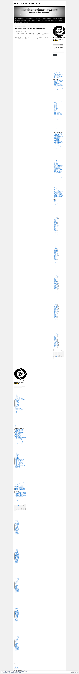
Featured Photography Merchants (35, 37)
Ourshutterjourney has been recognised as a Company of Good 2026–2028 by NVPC (58, 85)
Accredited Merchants (18, 389)
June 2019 (55, 246)
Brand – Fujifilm (56, 156)
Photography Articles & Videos (44, 37)
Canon (23, 38)
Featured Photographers (26, 37)
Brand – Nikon (56, 157)
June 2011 (55, 337)
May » (63, 359)
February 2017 (56, 271)
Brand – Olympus (56, 158)
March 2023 (55, 217)
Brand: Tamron (56, 108)
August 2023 (55, 215)
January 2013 (55, 319)
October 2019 (55, 242)
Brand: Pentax (55, 104)
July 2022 (55, 219)
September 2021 (56, 226)
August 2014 (55, 300)
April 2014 (55, 304)
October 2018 (55, 254)
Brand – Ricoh (56, 160)
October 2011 (55, 333)
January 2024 (55, 213)
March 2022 (55, 223)
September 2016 (56, 276)
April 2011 (55, 339)
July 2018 (55, 257)
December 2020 (56, 233)
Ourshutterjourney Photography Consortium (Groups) (26, 18)
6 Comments (42, 38)
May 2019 (55, 247)
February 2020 (17, 553)
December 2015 (56, 285)
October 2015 (55, 287)
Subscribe (55, 54)
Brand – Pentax (56, 159)
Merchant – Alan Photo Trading (58, 166)
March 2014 (55, 305)
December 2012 (56, 320)
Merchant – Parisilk (56, 173)
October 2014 (55, 298)
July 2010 (55, 347)
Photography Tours (56, 126)
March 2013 (55, 317)
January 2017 (55, 272)
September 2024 (17, 524)
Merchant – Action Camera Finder (58, 165)
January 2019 (55, 251)
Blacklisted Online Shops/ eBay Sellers (20, 390)
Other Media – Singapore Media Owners (20, 489)
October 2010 (55, 344)
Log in (16, 665)
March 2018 (55, 260)
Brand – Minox (56, 154)
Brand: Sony (55, 107)
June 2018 (55, 258)
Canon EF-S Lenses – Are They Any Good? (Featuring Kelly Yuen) (30, 29)
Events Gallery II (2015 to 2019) (58, 18)
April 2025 (16, 521)
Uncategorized (17, 38)
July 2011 (55, 336)
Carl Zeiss (55, 110)
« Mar (54, 359)
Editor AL (25, 31)
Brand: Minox (55, 97)
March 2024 (55, 212)
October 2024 (17, 523)
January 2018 (55, 262)
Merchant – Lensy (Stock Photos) (58, 169)
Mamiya (55, 118)
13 (59, 354)
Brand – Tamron (56, 163)
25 (56, 356)
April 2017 (55, 269)
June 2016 (55, 279)
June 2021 (55, 228)
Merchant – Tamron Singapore (58, 181)
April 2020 (16, 551)
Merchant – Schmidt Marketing (19, 471)
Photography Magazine (57, 124)
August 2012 (16, 638)
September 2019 (56, 243)
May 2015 (55, 292)
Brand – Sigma (56, 161)
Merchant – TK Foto (56, 184)
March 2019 (55, 249)
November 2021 (56, 225)
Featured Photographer (30, 38)
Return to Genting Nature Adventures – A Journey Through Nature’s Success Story (58, 81)
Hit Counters (16, 384)
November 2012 (56, 321)
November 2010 (56, 343)
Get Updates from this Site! (58, 47)
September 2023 (56, 214)
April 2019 (55, 248)
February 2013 (56, 318)
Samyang (55, 127)
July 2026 (55, 200)
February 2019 (56, 250)
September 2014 (56, 299)
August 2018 (55, 256)
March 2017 (55, 270)
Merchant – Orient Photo (57, 170)
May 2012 (55, 326)
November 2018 (56, 253)
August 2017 (16, 580)
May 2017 (55, 268)
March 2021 (55, 231)
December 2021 (56, 224)
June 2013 (55, 314)
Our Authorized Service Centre (49, 20)
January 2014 (55, 307)
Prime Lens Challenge (56, 87)
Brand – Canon (56, 155)
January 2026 (55, 204)
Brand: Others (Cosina (57, 100)
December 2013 (56, 308)
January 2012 (55, 330)
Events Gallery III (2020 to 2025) (20, 20)
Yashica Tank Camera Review (57, 83)
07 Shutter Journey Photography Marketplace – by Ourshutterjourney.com (58, 147)
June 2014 (55, 302)
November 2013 (56, 309)
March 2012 (55, 328)
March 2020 (16, 552)
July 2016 (55, 278)
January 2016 (55, 284)
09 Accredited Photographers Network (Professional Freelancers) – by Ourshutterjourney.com (59, 152)
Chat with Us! (26, 22)
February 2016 (56, 283)
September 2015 (56, 288)
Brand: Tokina (55, 109)
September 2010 (56, 345)
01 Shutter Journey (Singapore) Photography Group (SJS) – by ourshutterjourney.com (58, 134)
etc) (54, 111)
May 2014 (55, 303)
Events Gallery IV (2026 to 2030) (32, 20)
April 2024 (55, 211)
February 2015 (17, 609)
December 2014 (17, 611)
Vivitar (55, 129)
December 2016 (56, 273)
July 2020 (16, 549)
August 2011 (55, 335)
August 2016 (55, 277)
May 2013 (55, 315)
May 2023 (55, 216)
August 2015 (55, 289)
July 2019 (55, 245)
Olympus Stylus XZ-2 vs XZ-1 (58, 70)
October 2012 (17, 636)
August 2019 (55, 244)
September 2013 (56, 311)
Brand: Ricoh (55, 105)
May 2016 (55, 280)
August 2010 (55, 346)
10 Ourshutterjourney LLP (57, 153)
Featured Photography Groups (58, 113)
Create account (17, 664)
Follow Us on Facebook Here (58, 59)
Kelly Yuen (35, 38)
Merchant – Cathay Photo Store (58, 168)
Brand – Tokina (56, 164)
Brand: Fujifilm (56, 96)
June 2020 (16, 550)
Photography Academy (19, 22)
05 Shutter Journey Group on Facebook (20, 439)
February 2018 (56, 261)
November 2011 (56, 332)
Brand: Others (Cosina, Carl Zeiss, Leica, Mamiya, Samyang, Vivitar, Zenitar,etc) (58, 102)
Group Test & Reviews (57, 116)
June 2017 (16, 582)
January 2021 (55, 232)
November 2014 (56, 297)
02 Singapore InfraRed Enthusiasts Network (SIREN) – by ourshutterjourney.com (58, 137)
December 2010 (56, 342)
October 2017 (17, 578)
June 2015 (55, 291)
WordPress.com (56, 365)
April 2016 (55, 281)
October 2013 (55, 310)
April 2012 (55, 327)
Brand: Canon (20, 37)
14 (61, 354)
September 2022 (56, 218)
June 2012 (16, 640)
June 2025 (55, 205)
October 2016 (55, 275)
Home (16, 18)
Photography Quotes (56, 125)
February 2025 (17, 522)
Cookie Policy (19, 672)
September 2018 (56, 255)
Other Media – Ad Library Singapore (58, 195)
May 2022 (55, 221)
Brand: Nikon (55, 98)
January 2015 (17, 610)
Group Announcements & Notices (58, 115)
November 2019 (56, 241)
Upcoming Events (40, 20)
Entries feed (55, 363)
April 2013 (55, 316)
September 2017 (17, 579)
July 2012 (16, 639)
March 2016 (55, 282)
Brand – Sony (55, 162)
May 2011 (55, 338)
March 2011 (55, 340)
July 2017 (16, 581)
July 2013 (55, 313)
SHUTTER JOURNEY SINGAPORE (27, 3)
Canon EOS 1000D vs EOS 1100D (58, 69)
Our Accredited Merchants (59, 20)
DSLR (26, 38)
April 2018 (55, 259)
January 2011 (55, 341)
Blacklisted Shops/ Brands (57, 94)
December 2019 (56, 240)
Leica (54, 117)
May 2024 (55, 210)
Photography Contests (18, 418)
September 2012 (17, 637)
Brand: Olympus (56, 99)
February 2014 (56, 306)
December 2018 (56, 252)
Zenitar (55, 130)
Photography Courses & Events (58, 123)
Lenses (38, 38)
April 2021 (55, 230)
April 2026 (55, 203)
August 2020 (55, 234)
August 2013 (55, 312)
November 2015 (56, 286)
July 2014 (55, 301)
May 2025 (16, 520)
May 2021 (55, 229)
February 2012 (56, 329)
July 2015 (55, 290)
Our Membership (38, 18)
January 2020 (55, 239)
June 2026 (55, 201)
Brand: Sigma (55, 106)
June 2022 (55, 220)
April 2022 (55, 222)
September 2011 (56, 334)
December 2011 (56, 331)
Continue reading (23, 35)
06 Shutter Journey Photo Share (58, 145)
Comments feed (56, 364)
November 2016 (56, 274)
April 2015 (16, 607)
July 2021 (55, 227)
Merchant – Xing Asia (56, 167)
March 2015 (16, 608)
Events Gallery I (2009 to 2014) (47, 18)
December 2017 (56, 263)
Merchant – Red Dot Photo (57, 174)
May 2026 (55, 202)
